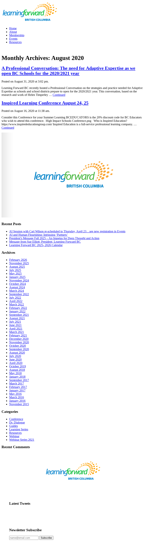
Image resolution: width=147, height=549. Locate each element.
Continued (59, 94)
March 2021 (16, 332)
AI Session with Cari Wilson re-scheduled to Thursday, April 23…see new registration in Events (67, 231)
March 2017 (16, 383)
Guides (13, 426)
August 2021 (17, 318)
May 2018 (15, 373)
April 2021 (15, 328)
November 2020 (19, 342)
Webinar (14, 436)
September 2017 (19, 380)
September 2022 (19, 294)
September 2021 (19, 314)
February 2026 (18, 259)
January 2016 (17, 400)
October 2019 (17, 366)
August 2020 (17, 352)
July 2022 (15, 297)
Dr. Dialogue (17, 422)
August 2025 (17, 266)
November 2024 (19, 280)
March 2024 (16, 290)
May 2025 (15, 273)
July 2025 (15, 270)
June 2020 (15, 359)
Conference (16, 419)
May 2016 (15, 393)
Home (13, 28)
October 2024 (17, 283)
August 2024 (17, 287)
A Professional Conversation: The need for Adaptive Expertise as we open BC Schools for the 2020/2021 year (68, 71)
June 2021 (15, 325)
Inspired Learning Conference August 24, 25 (45, 102)
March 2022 (16, 304)
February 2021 (18, 335)
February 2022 (18, 308)
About (13, 31)
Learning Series (18, 429)
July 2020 (15, 356)
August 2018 (17, 369)
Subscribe (46, 537)
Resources (15, 42)
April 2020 (15, 363)
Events (13, 38)
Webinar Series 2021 (21, 439)
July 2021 (15, 321)
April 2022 (15, 301)
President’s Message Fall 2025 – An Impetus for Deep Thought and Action (54, 238)
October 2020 (17, 345)
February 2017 (18, 387)
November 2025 (19, 263)
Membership (16, 35)
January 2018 (17, 376)
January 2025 (17, 277)
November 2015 (19, 404)
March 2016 (16, 397)
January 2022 (17, 311)
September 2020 (19, 349)
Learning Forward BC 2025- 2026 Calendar (36, 245)
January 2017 (17, 390)
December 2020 (19, 338)
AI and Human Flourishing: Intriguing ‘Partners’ (38, 234)
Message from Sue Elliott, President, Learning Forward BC (45, 241)
